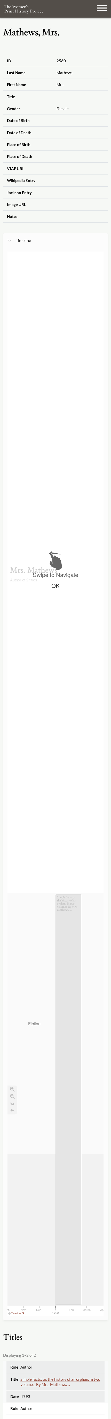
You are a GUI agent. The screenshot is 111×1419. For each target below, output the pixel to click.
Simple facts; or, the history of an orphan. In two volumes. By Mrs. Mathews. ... (60, 1382)
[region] (55, 784)
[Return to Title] (12, 1110)
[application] (55, 1104)
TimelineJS (17, 1313)
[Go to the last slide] (12, 1103)
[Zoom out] (12, 1096)
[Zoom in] (12, 1089)
